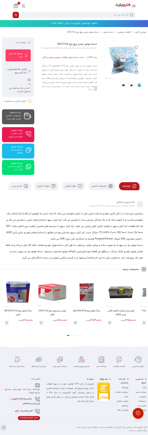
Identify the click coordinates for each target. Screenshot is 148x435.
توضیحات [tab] (126, 186)
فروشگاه (125, 387)
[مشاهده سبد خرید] (16, 6)
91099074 (24, 411)
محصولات (142, 401)
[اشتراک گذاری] (136, 64)
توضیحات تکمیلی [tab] (99, 186)
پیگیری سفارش (122, 401)
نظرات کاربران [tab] (71, 186)
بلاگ (144, 387)
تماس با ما (142, 405)
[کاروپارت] (123, 6)
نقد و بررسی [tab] (17, 186)
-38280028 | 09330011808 (25, 402)
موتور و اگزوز (140, 32)
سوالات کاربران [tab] (43, 186)
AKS (90, 57)
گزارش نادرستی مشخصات (15, 101)
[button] (136, 323)
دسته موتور (108, 32)
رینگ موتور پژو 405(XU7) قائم (113, 311)
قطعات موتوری (124, 32)
